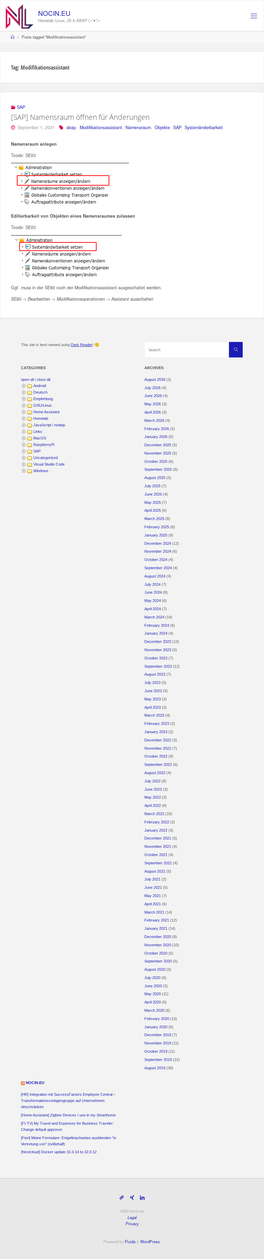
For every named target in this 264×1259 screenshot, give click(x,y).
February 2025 (156, 527)
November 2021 (157, 846)
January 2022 (155, 830)
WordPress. (150, 1241)
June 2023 (153, 691)
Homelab (40, 418)
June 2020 (153, 986)
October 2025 (155, 461)
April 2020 (152, 1002)
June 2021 (153, 887)
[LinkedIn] (142, 1197)
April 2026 (152, 412)
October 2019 (155, 1051)
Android (39, 386)
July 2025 (152, 486)
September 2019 (158, 1060)
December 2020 (157, 937)
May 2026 (152, 404)
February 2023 (156, 723)
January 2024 (155, 633)
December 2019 (157, 1035)
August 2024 (154, 576)
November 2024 (157, 551)
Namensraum (138, 127)
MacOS (39, 438)
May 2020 (152, 994)
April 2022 (152, 805)
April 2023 (152, 707)
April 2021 (152, 904)
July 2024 (152, 584)
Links (37, 431)
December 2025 (157, 445)
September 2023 (158, 666)
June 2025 (153, 494)
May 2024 (152, 601)
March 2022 (154, 814)
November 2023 (157, 650)
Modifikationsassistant (101, 127)
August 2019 (154, 1068)
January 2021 (155, 928)
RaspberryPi (43, 445)
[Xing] (132, 1197)
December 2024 (157, 543)
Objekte (162, 127)
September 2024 (158, 568)
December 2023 (157, 641)
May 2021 (152, 896)
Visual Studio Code (49, 464)
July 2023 (152, 682)
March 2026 (154, 420)
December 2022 (157, 740)
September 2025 (158, 469)
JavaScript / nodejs (49, 425)
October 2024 (155, 560)
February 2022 (156, 822)
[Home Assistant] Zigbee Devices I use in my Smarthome (68, 1115)
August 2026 (154, 379)
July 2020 (152, 978)
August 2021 (154, 871)
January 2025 (155, 535)
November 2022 (157, 748)
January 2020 (155, 1027)
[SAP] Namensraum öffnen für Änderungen (80, 117)
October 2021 (155, 855)
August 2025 (154, 478)
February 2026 (156, 429)
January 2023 (155, 732)
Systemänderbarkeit (204, 127)
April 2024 (152, 609)
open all (27, 379)
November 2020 (157, 945)
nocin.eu (35, 1083)
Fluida (129, 1241)
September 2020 (158, 961)
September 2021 (158, 863)
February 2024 (156, 625)
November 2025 (157, 453)
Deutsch (40, 392)
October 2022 (155, 756)
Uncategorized (45, 458)
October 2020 (155, 953)
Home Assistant (46, 412)
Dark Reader (81, 345)
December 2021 (157, 838)
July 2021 (152, 879)
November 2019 (157, 1043)
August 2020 (154, 969)
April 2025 (152, 510)
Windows (40, 471)
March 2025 (154, 519)
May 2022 (152, 797)
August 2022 (154, 773)
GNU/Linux (42, 405)
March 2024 (154, 617)
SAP (21, 107)
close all (43, 379)
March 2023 (154, 715)
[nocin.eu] (20, 16)
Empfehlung (43, 399)
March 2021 (154, 912)
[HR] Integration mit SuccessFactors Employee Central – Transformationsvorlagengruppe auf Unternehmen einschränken (68, 1100)
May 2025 (152, 502)
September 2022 (158, 764)
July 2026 (152, 388)
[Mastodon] (122, 1197)
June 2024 (153, 592)
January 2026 (155, 437)
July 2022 (152, 781)
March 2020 (154, 1010)
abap (71, 127)
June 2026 (153, 396)
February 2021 (156, 920)
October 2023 (155, 658)
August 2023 (154, 674)
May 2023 (152, 699)
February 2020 (156, 1019)
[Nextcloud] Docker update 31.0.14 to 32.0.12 (59, 1152)
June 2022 (153, 789)
